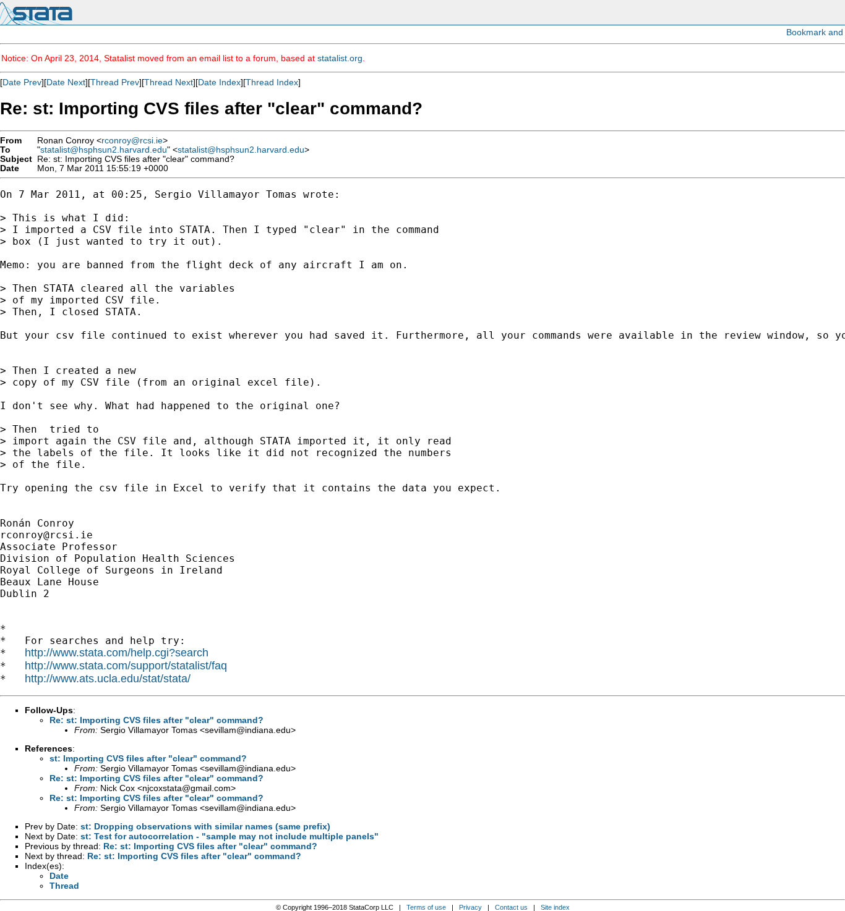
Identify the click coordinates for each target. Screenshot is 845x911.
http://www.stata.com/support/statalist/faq (126, 665)
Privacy (470, 907)
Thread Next (168, 82)
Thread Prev (114, 82)
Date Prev (21, 82)
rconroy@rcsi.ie (132, 140)
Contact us (511, 907)
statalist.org (339, 58)
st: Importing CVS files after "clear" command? (148, 758)
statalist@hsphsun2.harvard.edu (103, 150)
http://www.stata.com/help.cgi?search (116, 652)
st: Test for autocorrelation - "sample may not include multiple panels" (229, 836)
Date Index (219, 82)
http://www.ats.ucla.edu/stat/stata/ (108, 678)
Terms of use (426, 907)
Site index (555, 907)
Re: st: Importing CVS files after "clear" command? (156, 720)
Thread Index (272, 82)
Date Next (65, 82)
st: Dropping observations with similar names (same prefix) (205, 826)
